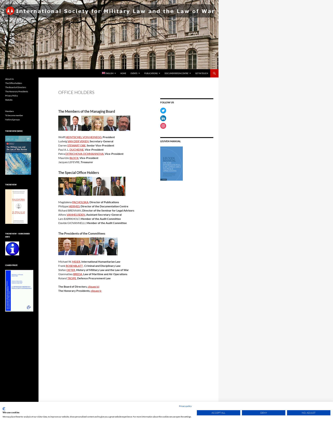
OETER (70, 269)
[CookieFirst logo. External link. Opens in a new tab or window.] (4, 408)
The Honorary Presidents (16, 91)
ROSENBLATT (74, 265)
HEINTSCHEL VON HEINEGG (84, 137)
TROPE (71, 278)
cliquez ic (96, 290)
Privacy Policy (11, 95)
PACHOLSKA (80, 202)
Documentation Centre (176, 73)
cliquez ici (93, 286)
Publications (151, 73)
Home (123, 73)
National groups (12, 119)
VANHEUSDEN (76, 214)
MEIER (76, 261)
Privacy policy (185, 406)
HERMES (74, 206)
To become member (14, 115)
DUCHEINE (77, 149)
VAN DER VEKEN (78, 141)
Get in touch (201, 73)
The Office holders (13, 83)
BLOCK (74, 157)
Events (134, 73)
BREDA (77, 274)
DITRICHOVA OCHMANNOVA (84, 153)
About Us (9, 79)
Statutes (8, 99)
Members (9, 111)
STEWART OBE (76, 145)
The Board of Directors (15, 87)
